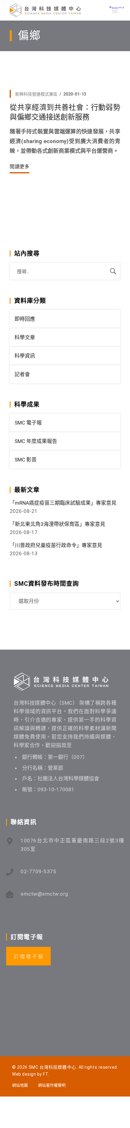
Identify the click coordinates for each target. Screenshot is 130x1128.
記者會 (22, 374)
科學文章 (25, 337)
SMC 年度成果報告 (36, 441)
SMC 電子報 (28, 423)
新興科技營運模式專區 (36, 94)
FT (45, 1074)
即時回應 (25, 319)
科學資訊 (25, 356)
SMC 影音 (26, 460)
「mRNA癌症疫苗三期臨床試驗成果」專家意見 (63, 503)
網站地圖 (20, 1085)
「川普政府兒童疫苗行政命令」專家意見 (56, 545)
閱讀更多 (19, 166)
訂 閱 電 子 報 (28, 956)
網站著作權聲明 (52, 1085)
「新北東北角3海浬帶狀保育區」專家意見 (57, 524)
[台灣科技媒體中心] (45, 10)
